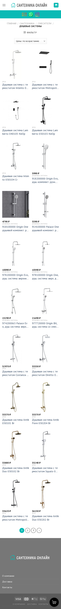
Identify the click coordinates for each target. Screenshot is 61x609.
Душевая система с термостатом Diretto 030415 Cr (45, 373)
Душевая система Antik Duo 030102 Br (15, 469)
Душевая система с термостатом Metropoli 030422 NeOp (15, 517)
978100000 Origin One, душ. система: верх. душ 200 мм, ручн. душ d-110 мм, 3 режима (45, 276)
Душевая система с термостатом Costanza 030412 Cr (15, 373)
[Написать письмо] (25, 14)
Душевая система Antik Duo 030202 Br (45, 517)
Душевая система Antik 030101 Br (15, 421)
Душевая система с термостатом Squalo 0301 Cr (45, 469)
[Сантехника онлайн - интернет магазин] (30, 5)
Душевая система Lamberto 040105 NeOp (15, 132)
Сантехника (27, 23)
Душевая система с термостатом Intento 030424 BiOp (15, 86)
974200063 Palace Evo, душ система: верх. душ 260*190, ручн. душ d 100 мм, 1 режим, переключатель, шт (15, 325)
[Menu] (4, 5)
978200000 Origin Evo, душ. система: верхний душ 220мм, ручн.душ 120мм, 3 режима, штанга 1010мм (15, 276)
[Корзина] (56, 5)
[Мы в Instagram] (38, 14)
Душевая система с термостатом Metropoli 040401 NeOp (45, 86)
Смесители (44, 23)
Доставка (7, 581)
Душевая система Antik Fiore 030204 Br (45, 421)
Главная (11, 23)
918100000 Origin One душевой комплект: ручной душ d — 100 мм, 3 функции (15, 228)
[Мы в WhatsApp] (31, 14)
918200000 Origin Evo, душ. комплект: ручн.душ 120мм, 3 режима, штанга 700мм (45, 180)
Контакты (7, 587)
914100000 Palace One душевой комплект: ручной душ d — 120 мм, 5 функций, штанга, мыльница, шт (45, 228)
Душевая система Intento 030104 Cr (15, 177)
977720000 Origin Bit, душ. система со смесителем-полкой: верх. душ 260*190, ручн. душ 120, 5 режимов (45, 325)
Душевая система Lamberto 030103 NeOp (45, 132)
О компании (8, 575)
